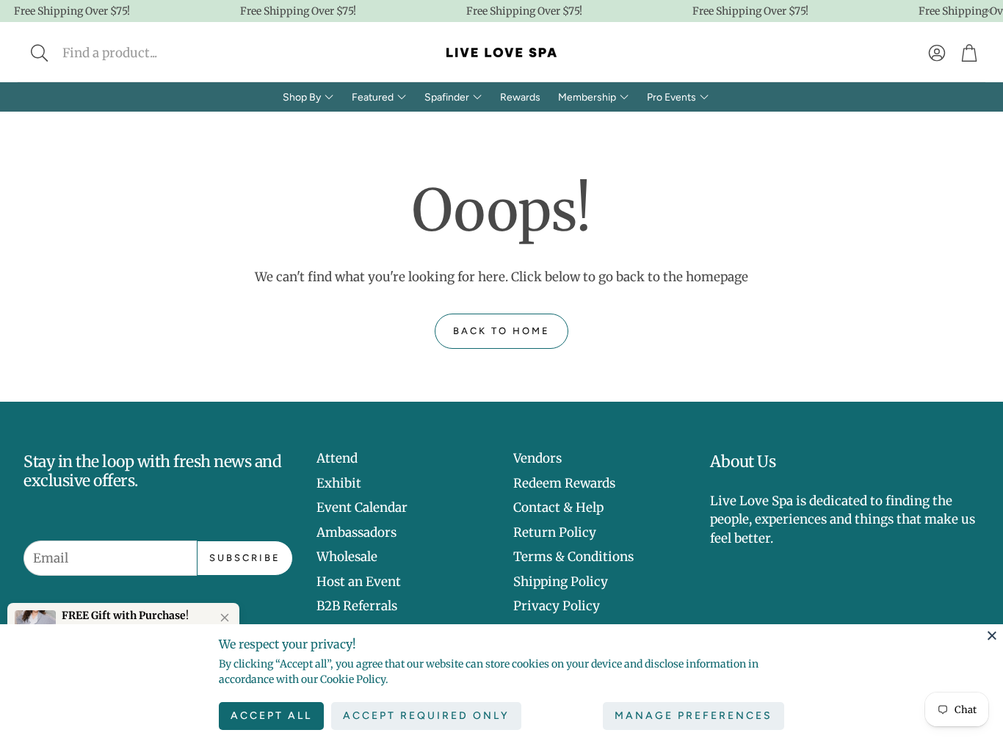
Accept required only (426, 715)
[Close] (992, 635)
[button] (136, 53)
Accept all (271, 715)
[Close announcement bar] (988, 11)
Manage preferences (693, 715)
